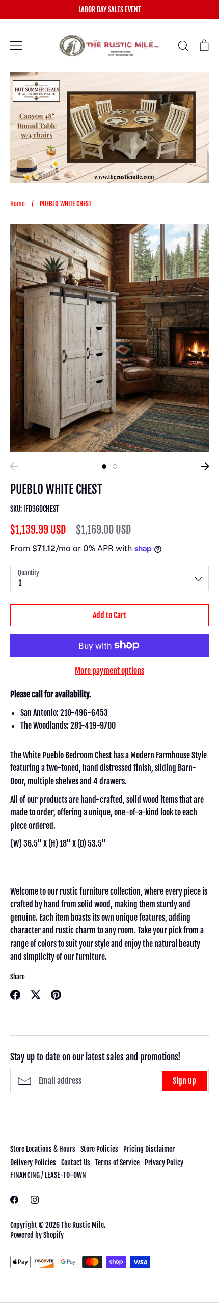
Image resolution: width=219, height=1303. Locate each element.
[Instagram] (34, 1200)
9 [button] (145, 172)
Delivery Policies (33, 1162)
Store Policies (99, 1149)
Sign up (184, 1081)
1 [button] (64, 172)
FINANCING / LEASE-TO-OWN (48, 1175)
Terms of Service (117, 1162)
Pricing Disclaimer (149, 1149)
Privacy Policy (164, 1162)
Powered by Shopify (37, 1234)
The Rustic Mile (82, 1225)
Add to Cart (109, 615)
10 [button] (155, 172)
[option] (109, 338)
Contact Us (75, 1162)
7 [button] (125, 172)
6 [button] (115, 172)
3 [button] (84, 172)
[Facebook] (14, 1200)
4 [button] (94, 172)
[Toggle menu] (16, 45)
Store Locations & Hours (42, 1149)
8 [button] (135, 172)
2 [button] (74, 172)
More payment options (109, 671)
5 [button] (104, 172)
